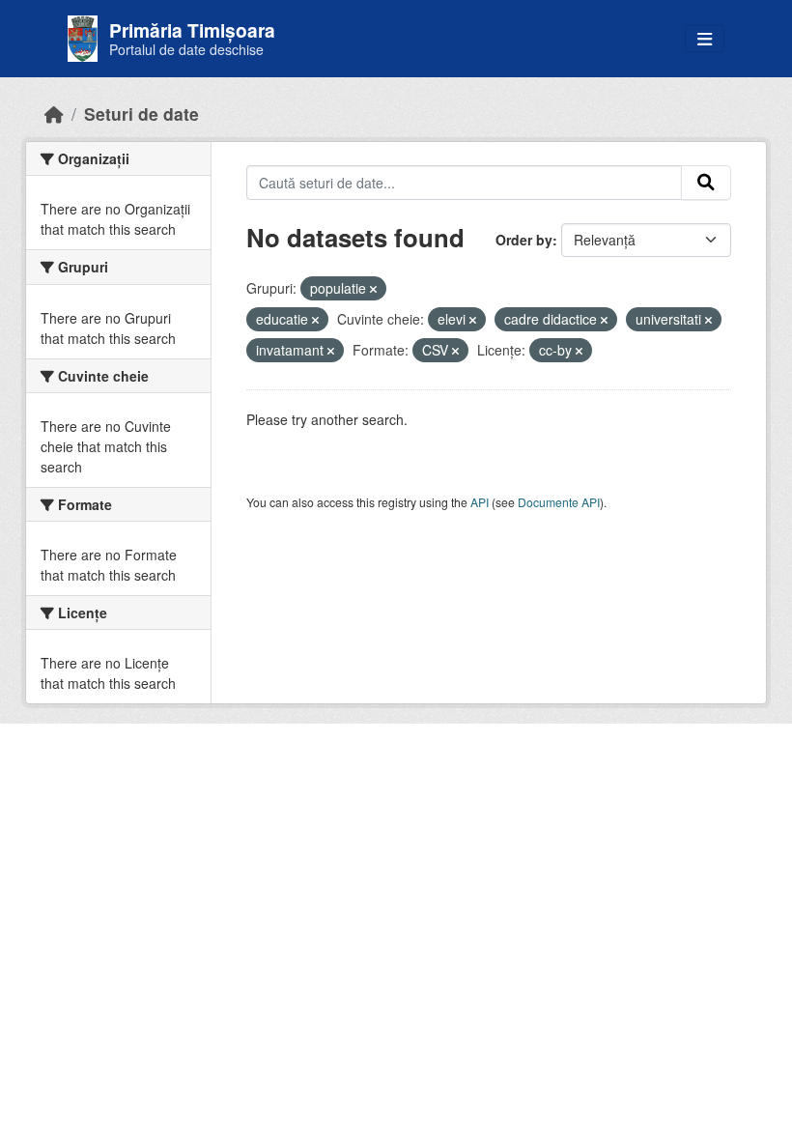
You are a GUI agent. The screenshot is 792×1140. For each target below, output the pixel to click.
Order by (523, 239)
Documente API (559, 502)
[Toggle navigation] (704, 39)
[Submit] (706, 182)
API (479, 502)
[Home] (54, 113)
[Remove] (373, 289)
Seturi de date (141, 113)
